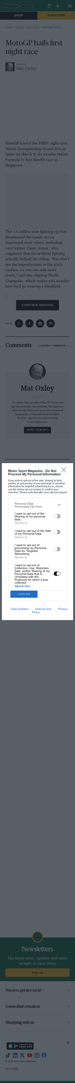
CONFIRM (24, 594)
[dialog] (37, 541)
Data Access (43, 609)
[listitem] (37, 505)
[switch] (57, 516)
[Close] (65, 471)
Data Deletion (20, 609)
